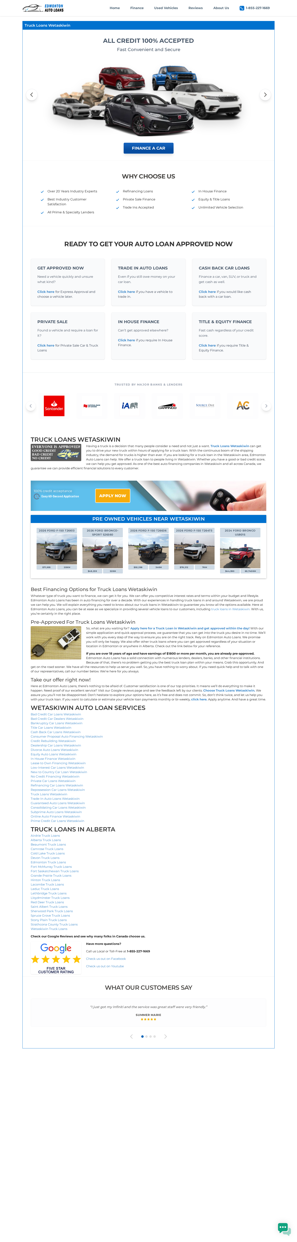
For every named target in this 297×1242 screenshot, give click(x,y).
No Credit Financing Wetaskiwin (55, 776)
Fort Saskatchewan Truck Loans (55, 871)
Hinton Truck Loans (45, 880)
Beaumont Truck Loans (48, 844)
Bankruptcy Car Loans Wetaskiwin (56, 723)
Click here (45, 292)
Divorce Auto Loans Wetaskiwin (54, 750)
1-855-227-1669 (258, 8)
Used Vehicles (166, 8)
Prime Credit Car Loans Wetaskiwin (57, 821)
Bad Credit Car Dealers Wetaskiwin (57, 719)
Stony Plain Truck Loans (49, 920)
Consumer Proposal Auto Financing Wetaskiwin (67, 736)
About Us (221, 8)
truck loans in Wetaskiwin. (230, 609)
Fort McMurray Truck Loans (51, 867)
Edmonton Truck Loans (48, 862)
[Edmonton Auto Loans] (43, 8)
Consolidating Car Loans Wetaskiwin (58, 807)
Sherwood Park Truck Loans (52, 911)
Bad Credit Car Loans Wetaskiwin (56, 714)
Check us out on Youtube (105, 966)
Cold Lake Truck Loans (48, 853)
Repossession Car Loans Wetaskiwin (58, 790)
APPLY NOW (112, 495)
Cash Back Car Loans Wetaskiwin (56, 732)
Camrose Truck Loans (47, 849)
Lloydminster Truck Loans (50, 898)
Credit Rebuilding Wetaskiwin (53, 741)
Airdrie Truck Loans (45, 835)
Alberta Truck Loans (46, 840)
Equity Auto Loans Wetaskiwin (53, 754)
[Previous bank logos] (31, 406)
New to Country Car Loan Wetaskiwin (59, 772)
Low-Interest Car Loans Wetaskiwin (57, 767)
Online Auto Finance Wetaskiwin (55, 816)
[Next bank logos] (266, 406)
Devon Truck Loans (45, 858)
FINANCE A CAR (148, 148)
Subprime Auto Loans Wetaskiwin (56, 812)
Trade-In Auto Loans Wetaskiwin (55, 799)
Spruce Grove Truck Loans (50, 915)
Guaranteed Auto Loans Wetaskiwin (58, 803)
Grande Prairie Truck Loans (51, 875)
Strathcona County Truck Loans (54, 924)
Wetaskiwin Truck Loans (49, 929)
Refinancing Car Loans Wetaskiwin (57, 785)
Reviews (196, 8)
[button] (284, 1229)
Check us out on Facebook (106, 959)
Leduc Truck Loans (45, 889)
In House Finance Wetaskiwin (53, 759)
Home (115, 8)
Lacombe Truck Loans (47, 884)
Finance (137, 8)
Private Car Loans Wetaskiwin (53, 781)
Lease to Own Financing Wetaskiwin (58, 763)
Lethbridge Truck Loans (48, 893)
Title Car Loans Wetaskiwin (51, 727)
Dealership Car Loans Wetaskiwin (56, 745)
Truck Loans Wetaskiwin (49, 794)
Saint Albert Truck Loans (49, 907)
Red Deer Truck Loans (47, 902)
